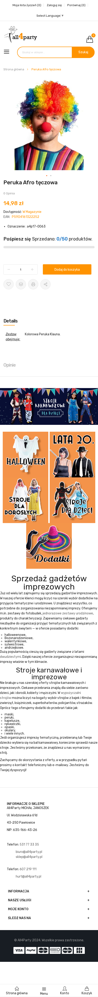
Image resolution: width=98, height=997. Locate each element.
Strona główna (13, 69)
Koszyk (87, 993)
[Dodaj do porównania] (21, 284)
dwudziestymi (10, 657)
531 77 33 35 (29, 844)
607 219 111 (28, 869)
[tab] (49, 320)
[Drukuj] (33, 284)
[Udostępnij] (45, 284)
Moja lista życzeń (27, 5)
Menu (44, 994)
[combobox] (56, 52)
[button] (47, 175)
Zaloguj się (54, 5)
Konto (64, 993)
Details (10, 321)
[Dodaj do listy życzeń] (8, 284)
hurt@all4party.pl (28, 876)
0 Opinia (9, 193)
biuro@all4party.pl (29, 852)
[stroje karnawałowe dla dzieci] (49, 406)
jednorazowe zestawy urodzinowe (68, 613)
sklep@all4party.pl (29, 857)
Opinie (9, 365)
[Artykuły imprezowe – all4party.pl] (49, 34)
